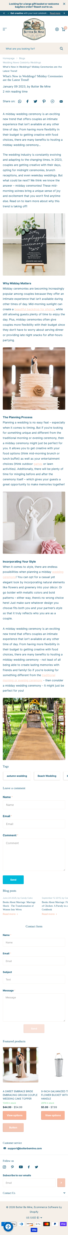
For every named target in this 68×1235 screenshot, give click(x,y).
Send (13, 879)
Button (13, 1127)
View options (14, 1115)
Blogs (22, 58)
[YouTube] (21, 1167)
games (38, 464)
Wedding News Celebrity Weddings (22, 62)
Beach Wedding (47, 775)
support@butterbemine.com (25, 1148)
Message (9, 990)
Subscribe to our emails (17, 1175)
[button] (4, 13)
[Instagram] (4, 1167)
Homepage (9, 58)
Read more (55, 13)
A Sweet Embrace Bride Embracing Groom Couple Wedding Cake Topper (20, 1095)
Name (8, 797)
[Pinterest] (12, 1167)
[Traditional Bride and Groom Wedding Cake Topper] (34, 522)
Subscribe (61, 1182)
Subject (7, 972)
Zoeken (61, 48)
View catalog (5, 29)
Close (64, 4)
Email (7, 816)
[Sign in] (57, 29)
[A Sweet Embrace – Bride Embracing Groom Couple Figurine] (34, 378)
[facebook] (29, 1167)
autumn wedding (17, 775)
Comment (10, 835)
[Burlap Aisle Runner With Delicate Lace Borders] (34, 728)
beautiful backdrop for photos (34, 309)
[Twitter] (36, 1167)
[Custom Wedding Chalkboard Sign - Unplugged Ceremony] (34, 244)
